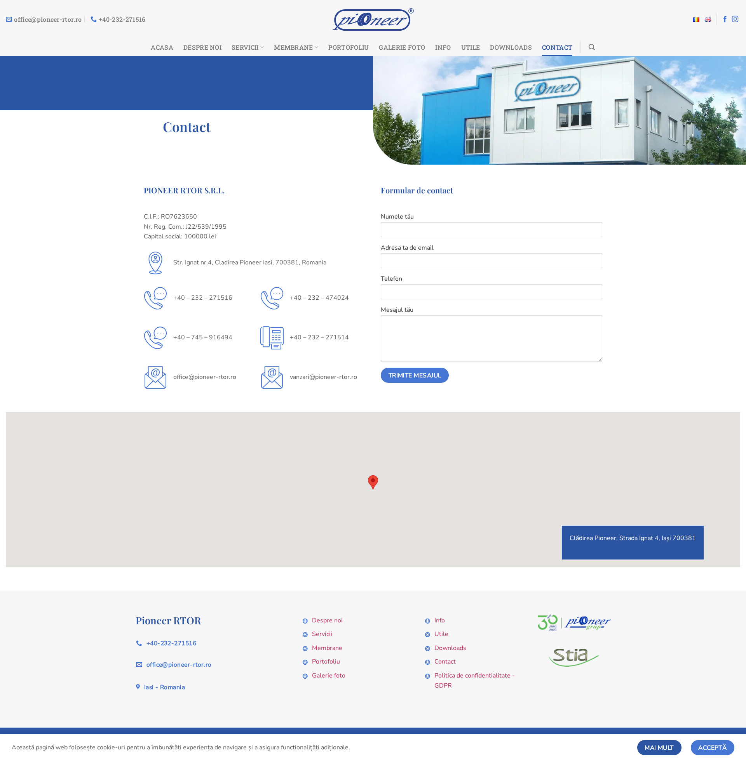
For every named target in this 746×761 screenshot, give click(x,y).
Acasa (162, 47)
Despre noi (202, 47)
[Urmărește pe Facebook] (725, 19)
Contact (557, 47)
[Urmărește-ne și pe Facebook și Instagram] (735, 19)
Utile (470, 47)
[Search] (592, 47)
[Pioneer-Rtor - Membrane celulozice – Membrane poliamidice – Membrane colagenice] (373, 19)
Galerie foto (402, 47)
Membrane (293, 47)
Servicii (245, 47)
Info (443, 47)
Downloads (511, 47)
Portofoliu (348, 47)
